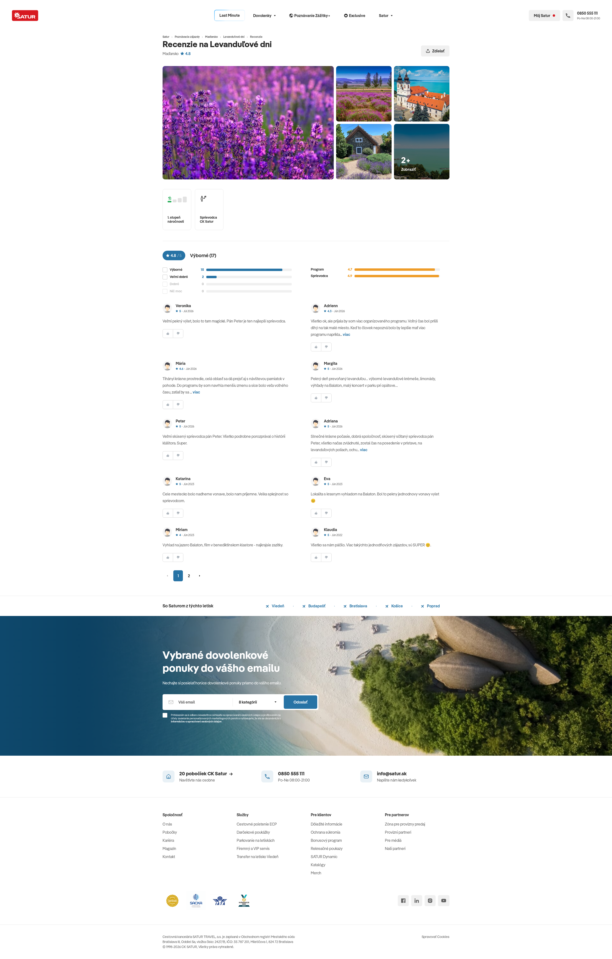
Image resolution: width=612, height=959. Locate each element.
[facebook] (403, 900)
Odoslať (300, 702)
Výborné (176, 270)
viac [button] (346, 334)
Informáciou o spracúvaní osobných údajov (196, 721)
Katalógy (318, 864)
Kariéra (168, 840)
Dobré (174, 284)
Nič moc (176, 291)
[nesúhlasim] (178, 333)
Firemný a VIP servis (253, 848)
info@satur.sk (392, 773)
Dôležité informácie (326, 824)
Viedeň (277, 606)
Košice (397, 606)
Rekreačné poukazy (327, 848)
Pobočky (170, 832)
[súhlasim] (168, 333)
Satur (383, 15)
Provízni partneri (398, 832)
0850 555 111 (291, 773)
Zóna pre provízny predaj (405, 824)
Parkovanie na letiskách (256, 840)
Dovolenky (262, 15)
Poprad (433, 606)
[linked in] (416, 900)
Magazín (169, 848)
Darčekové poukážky (253, 832)
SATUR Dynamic (324, 856)
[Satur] (25, 15)
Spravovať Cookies (435, 937)
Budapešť (316, 606)
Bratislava (358, 606)
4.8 (188, 53)
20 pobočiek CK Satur (203, 773)
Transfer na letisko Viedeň (258, 856)
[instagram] (430, 900)
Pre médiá (393, 840)
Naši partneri (395, 848)
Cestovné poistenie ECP (257, 824)
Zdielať (438, 51)
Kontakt (169, 856)
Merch (316, 872)
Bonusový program (326, 840)
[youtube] (443, 900)
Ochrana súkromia (325, 832)
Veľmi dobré (179, 277)
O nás (167, 824)
